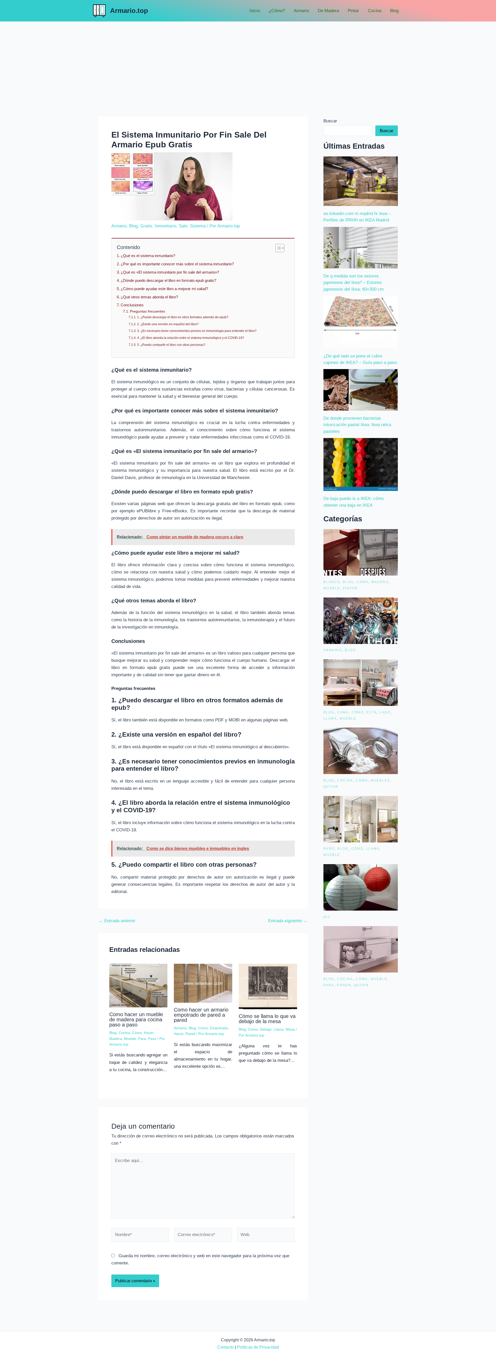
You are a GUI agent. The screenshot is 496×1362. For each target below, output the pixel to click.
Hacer (148, 1033)
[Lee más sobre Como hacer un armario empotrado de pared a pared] (203, 983)
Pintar (353, 10)
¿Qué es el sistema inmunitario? (148, 255)
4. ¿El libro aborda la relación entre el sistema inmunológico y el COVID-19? (190, 338)
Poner (344, 985)
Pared (190, 1034)
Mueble (130, 1039)
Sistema (198, 226)
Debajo (266, 1029)
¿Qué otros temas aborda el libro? (149, 297)
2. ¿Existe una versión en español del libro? (167, 324)
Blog (394, 10)
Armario (301, 10)
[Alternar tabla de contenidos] (277, 248)
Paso (152, 1039)
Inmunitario (165, 226)
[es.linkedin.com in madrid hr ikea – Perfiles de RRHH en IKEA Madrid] (360, 181)
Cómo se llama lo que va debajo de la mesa (267, 1018)
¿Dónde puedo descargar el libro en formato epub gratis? (168, 280)
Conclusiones (132, 305)
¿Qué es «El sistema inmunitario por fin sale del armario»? (170, 272)
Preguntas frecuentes (147, 311)
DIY (326, 917)
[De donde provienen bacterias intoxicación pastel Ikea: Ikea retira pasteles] (360, 389)
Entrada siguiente (287, 921)
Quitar (330, 786)
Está (371, 712)
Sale (183, 226)
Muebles (380, 780)
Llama (279, 1029)
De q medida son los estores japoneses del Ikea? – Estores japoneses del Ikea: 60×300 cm (353, 283)
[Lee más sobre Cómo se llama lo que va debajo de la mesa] (268, 986)
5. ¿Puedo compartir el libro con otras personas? (171, 345)
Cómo (137, 1033)
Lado (385, 712)
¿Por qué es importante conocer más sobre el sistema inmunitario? (177, 264)
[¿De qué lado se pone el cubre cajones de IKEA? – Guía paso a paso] (360, 322)
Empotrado (219, 1028)
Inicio (255, 10)
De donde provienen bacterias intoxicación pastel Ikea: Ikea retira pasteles (357, 425)
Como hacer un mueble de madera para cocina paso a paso (136, 1019)
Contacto (225, 1347)
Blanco (331, 582)
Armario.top (129, 10)
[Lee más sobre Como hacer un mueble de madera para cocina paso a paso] (138, 985)
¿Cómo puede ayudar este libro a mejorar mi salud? (164, 288)
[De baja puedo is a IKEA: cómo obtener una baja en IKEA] (360, 464)
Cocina (374, 10)
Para (142, 1039)
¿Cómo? (277, 10)
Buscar (330, 120)
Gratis (146, 226)
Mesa (290, 1029)
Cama (343, 712)
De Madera (328, 10)
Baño (329, 848)
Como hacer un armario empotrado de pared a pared (201, 1015)
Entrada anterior (117, 921)
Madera (115, 1039)
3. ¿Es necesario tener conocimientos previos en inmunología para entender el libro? (196, 331)
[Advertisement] (248, 60)
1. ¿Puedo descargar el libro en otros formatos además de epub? (182, 317)
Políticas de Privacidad (258, 1347)
